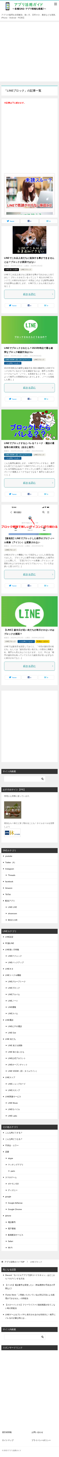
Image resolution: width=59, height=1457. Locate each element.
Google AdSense (15, 1203)
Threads (11, 875)
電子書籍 (12, 1228)
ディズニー (13, 1190)
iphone (8, 1216)
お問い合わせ (37, 1432)
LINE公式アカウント (17, 1058)
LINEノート (13, 1001)
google (8, 1196)
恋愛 (7, 1152)
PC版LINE (9, 943)
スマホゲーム (11, 1177)
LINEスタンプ (14, 1090)
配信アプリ (10, 901)
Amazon (8, 888)
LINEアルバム (14, 994)
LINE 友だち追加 (11, 270)
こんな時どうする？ (14, 1133)
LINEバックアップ (16, 962)
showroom (12, 913)
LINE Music (13, 1103)
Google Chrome (15, 1209)
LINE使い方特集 (12, 949)
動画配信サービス (15, 1235)
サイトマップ (8, 1440)
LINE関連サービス (13, 1096)
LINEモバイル (14, 1109)
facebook (9, 881)
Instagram (9, 869)
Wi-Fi (10, 1248)
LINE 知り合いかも (16, 1052)
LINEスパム (13, 1013)
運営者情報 (7, 1432)
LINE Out (12, 1033)
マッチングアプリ (15, 1165)
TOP (14, 1262)
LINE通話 (9, 1020)
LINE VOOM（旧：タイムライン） (18, 360)
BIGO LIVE (12, 920)
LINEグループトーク (17, 981)
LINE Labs (12, 1116)
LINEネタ (9, 969)
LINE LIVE (12, 907)
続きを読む (29, 294)
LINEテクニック (15, 956)
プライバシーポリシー (41, 1440)
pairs (13, 1171)
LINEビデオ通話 (15, 1026)
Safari (10, 1241)
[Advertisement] (29, 51)
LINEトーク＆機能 (13, 975)
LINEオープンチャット (18, 1065)
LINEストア (10, 1077)
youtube (8, 856)
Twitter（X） (10, 862)
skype (10, 1158)
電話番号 (12, 1222)
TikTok (8, 894)
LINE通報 (12, 1007)
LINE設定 (9, 937)
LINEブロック (26, 270)
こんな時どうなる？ (12, 363)
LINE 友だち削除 (15, 1045)
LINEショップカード (17, 1084)
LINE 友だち (10, 1039)
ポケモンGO (13, 1184)
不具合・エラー (42, 641)
